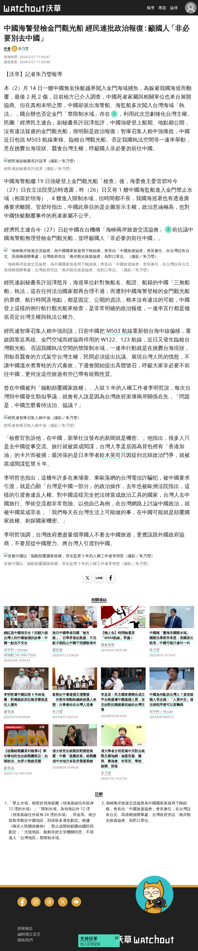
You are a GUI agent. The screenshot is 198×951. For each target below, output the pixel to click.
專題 (162, 7)
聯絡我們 (25, 940)
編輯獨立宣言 (29, 934)
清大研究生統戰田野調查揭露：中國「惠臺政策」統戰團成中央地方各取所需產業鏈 (74, 755)
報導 (151, 7)
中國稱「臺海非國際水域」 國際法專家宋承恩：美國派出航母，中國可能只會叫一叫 (171, 637)
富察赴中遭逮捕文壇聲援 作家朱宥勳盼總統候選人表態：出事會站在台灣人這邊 (74, 699)
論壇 (174, 7)
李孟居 (123, 446)
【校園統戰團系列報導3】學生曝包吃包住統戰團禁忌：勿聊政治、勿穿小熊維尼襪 (26, 755)
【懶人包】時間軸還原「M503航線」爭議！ (118, 635)
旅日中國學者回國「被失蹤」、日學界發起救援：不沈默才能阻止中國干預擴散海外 (74, 637)
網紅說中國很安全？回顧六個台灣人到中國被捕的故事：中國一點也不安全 (26, 637)
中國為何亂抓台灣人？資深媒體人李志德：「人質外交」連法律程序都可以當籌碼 (171, 699)
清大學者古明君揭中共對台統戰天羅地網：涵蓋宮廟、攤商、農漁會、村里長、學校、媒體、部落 (123, 758)
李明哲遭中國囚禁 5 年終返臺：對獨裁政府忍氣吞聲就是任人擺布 (26, 699)
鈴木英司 (110, 454)
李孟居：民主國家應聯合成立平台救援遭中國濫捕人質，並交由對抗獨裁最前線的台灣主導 (123, 702)
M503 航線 (119, 330)
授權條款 (25, 928)
